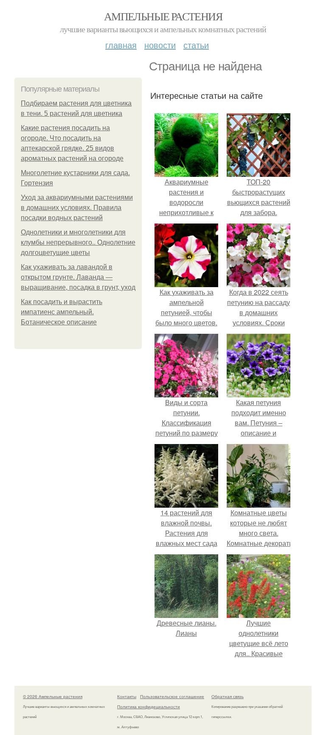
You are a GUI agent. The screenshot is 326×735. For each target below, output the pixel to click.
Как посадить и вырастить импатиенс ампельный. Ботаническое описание (61, 312)
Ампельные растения (163, 16)
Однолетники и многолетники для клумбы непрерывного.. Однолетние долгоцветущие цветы (78, 242)
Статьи (196, 45)
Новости (160, 45)
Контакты (126, 696)
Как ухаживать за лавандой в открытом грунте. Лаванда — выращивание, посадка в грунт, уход (78, 277)
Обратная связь (227, 696)
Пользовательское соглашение (172, 696)
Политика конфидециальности (148, 707)
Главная (121, 45)
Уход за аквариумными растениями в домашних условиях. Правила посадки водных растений (77, 207)
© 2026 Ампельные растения (52, 696)
